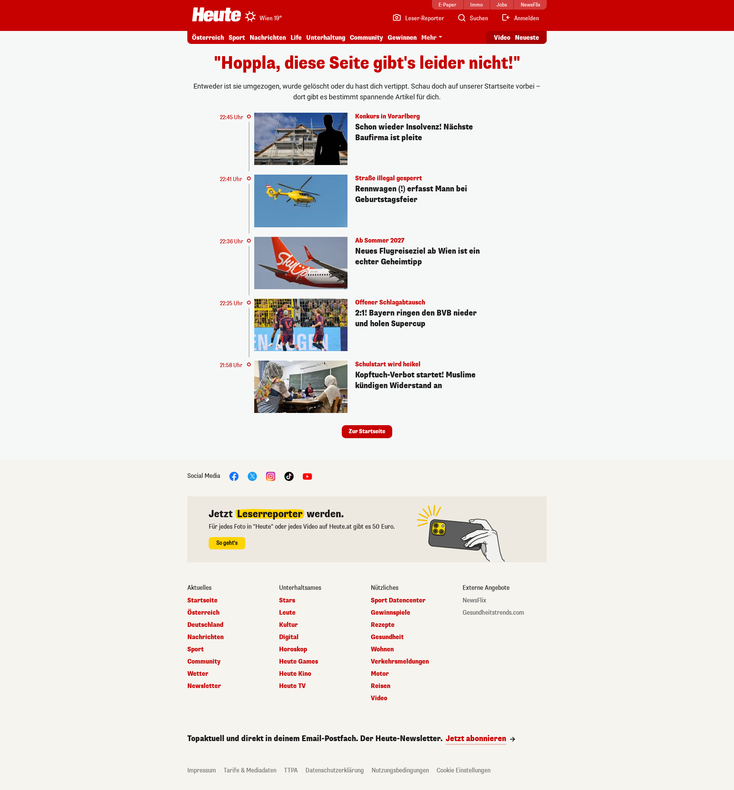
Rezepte (383, 625)
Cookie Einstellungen (463, 770)
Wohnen (382, 649)
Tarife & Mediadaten (250, 770)
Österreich (208, 38)
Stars (287, 600)
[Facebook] (234, 476)
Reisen (380, 686)
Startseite (202, 600)
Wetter (197, 674)
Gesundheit (387, 637)
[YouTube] (307, 476)
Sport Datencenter (398, 600)
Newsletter (204, 686)
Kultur (288, 625)
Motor (380, 674)
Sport (237, 38)
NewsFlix (474, 600)
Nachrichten (205, 637)
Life (296, 38)
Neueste (527, 38)
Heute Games (298, 661)
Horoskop (293, 649)
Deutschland (205, 625)
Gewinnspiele (390, 613)
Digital (289, 637)
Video (502, 38)
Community (366, 38)
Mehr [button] (429, 38)
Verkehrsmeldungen (400, 661)
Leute (287, 613)
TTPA (291, 770)
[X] (252, 476)
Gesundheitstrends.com (493, 613)
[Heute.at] (216, 14)
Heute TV (292, 686)
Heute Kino (295, 674)
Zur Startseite (367, 431)
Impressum (201, 770)
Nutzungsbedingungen (400, 770)
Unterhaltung (325, 38)
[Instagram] (270, 476)
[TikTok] (289, 476)
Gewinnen (402, 38)
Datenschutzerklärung (334, 770)
